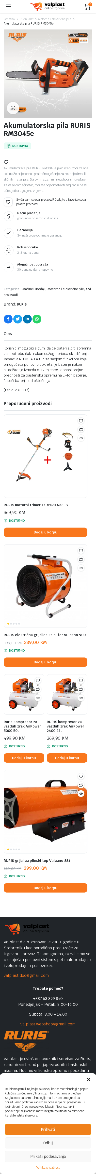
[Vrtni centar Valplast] (48, 7)
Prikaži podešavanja (48, 1156)
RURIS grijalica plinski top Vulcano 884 (37, 860)
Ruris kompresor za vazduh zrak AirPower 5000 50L (22, 726)
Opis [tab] (8, 333)
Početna (9, 19)
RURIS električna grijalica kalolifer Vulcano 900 (45, 635)
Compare (81, 429)
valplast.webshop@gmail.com (47, 1024)
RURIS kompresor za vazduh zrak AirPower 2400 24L (65, 726)
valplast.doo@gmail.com (26, 975)
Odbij (48, 1143)
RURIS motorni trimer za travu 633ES (36, 505)
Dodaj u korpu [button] (46, 532)
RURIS (22, 304)
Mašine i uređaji (34, 289)
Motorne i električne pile (54, 19)
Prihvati (48, 1129)
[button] (88, 1079)
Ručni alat (26, 19)
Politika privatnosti (48, 1168)
